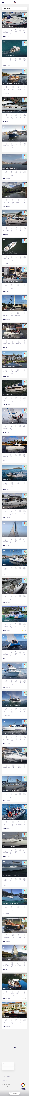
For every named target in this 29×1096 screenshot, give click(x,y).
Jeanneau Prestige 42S (9, 168)
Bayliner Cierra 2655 (9, 366)
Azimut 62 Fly (7, 196)
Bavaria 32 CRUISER (9, 847)
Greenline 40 (6, 225)
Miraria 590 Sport (8, 762)
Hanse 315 (6, 592)
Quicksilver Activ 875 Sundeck (11, 705)
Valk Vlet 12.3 (7, 988)
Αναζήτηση (7, 8)
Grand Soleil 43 (7, 536)
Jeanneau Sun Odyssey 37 (10, 903)
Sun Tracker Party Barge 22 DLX (12, 83)
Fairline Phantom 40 (9, 338)
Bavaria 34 (6, 564)
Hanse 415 (6, 507)
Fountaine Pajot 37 (8, 55)
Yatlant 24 (6, 649)
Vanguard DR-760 (8, 818)
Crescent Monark (8, 27)
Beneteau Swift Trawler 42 (10, 140)
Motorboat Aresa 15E (9, 111)
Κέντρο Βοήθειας (6, 1084)
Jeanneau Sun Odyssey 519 (11, 790)
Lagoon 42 (6, 620)
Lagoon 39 (6, 451)
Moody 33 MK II (7, 960)
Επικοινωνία (5, 1089)
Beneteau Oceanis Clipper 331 (11, 281)
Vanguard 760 (7, 479)
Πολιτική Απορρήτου (7, 1088)
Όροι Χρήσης (5, 1086)
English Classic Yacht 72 (10, 734)
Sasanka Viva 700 (8, 423)
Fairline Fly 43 (7, 677)
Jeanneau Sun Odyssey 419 (11, 875)
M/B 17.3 (5, 931)
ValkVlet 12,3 (6, 1016)
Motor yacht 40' (7, 394)
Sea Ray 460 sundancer (10, 253)
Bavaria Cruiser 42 (8, 309)
